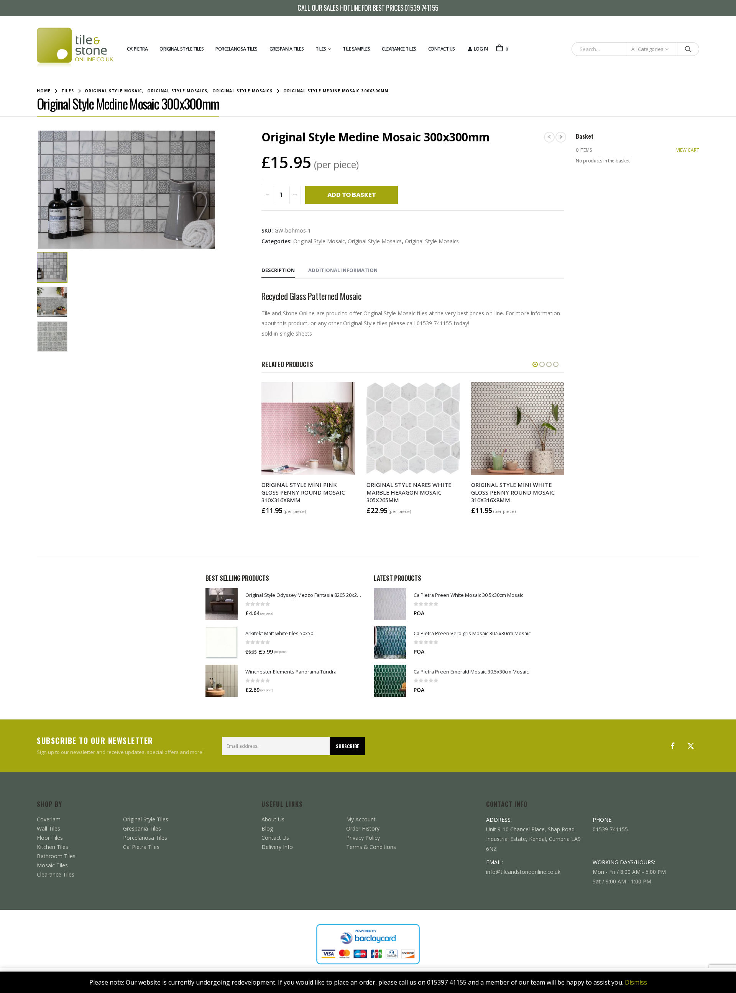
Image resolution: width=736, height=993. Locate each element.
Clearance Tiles (399, 49)
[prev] (549, 137)
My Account (361, 819)
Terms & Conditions (371, 846)
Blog (267, 828)
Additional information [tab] (343, 270)
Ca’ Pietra (137, 49)
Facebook (672, 746)
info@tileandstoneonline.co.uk (523, 871)
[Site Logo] (75, 49)
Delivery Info (277, 846)
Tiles (320, 49)
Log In (481, 49)
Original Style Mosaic (319, 241)
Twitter (690, 746)
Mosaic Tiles (52, 865)
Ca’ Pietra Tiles (141, 846)
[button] (38, 189)
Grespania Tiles (286, 49)
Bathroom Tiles (56, 856)
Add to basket (351, 194)
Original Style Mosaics (375, 241)
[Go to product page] (221, 604)
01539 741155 (421, 8)
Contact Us (441, 49)
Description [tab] (278, 270)
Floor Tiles (50, 837)
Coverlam (49, 819)
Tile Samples (356, 49)
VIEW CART (687, 150)
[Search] (688, 49)
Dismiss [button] (636, 982)
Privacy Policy (363, 837)
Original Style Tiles (181, 49)
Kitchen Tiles (52, 846)
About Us (272, 819)
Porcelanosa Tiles (236, 49)
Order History (363, 828)
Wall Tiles (48, 828)
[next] (560, 137)
